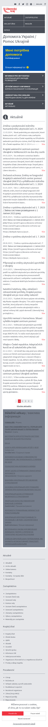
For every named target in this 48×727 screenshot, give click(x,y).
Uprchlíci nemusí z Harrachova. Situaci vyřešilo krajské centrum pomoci (22, 320)
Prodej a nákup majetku (14, 663)
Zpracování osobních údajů (24, 724)
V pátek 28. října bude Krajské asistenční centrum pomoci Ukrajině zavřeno (23, 372)
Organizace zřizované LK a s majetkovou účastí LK (24, 660)
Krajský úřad (9, 24)
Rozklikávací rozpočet (14, 687)
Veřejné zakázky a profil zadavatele (19, 684)
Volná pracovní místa (13, 656)
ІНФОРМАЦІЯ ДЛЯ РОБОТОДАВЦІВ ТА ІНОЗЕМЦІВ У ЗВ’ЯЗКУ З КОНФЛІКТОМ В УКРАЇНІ (21, 520)
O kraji (8, 677)
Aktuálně (8, 17)
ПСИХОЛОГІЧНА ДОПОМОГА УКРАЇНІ (20, 466)
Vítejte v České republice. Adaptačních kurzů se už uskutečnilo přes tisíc (22, 346)
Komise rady (10, 603)
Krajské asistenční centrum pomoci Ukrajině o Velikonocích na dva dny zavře (24, 150)
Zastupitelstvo (31, 17)
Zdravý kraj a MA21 (12, 693)
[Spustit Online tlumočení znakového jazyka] (45, 4)
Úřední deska (10, 637)
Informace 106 (11, 653)
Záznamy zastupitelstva (14, 613)
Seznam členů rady (12, 597)
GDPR (8, 640)
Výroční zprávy (11, 650)
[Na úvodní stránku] (10, 10)
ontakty (9, 572)
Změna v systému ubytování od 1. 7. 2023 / (24, 238)
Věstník (8, 643)
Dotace (7, 30)
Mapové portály (11, 697)
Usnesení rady (11, 600)
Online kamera (11, 569)
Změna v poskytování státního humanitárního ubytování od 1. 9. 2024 (22, 127)
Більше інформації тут (15, 67)
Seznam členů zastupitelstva (16, 606)
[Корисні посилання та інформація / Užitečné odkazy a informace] (24, 89)
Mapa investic (11, 700)
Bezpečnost (10, 579)
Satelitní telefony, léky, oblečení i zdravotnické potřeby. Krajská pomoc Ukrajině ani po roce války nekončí (22, 291)
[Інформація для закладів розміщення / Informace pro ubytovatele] (24, 79)
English (39, 4)
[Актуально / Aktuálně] (24, 106)
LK (13, 680)
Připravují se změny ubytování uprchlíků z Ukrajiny (23, 264)
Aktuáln (8, 563)
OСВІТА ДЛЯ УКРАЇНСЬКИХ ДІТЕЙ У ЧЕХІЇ (22, 447)
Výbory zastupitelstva (14, 616)
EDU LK (7, 443)
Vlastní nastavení (24, 719)
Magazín (28, 24)
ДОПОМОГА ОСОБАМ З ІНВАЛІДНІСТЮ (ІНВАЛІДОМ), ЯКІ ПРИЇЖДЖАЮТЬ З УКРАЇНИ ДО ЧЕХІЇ (23, 459)
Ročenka (9, 680)
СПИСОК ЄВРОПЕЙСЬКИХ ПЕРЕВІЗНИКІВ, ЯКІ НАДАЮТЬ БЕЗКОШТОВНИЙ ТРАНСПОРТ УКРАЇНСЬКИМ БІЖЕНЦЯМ (24, 541)
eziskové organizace (14, 690)
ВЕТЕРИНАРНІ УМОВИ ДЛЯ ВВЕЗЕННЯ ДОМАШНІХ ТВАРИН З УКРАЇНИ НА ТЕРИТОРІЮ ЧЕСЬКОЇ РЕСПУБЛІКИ (21, 532)
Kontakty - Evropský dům (15, 576)
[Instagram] (27, 4)
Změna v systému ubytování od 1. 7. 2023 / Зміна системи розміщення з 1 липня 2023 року (24, 210)
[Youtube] (15, 4)
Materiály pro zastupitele (15, 619)
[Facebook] (19, 4)
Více (43, 144)
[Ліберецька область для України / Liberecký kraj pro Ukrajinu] (24, 97)
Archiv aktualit (11, 566)
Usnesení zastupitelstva (14, 610)
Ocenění (9, 647)
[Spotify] (31, 4)
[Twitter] (23, 4)
